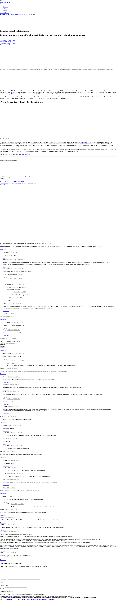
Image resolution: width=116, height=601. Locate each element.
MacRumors (84, 142)
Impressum (9, 599)
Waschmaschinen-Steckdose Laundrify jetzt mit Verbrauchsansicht (17, 183)
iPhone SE (3, 184)
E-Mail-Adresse (5, 585)
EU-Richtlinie (13, 92)
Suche (5, 10)
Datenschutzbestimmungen (28, 177)
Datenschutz (21, 599)
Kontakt (5, 7)
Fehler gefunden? (25, 154)
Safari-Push (30, 599)
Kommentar (3, 579)
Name (2, 582)
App (4, 8)
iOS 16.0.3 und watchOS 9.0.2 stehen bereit (12, 181)
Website (2, 588)
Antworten (3, 249)
